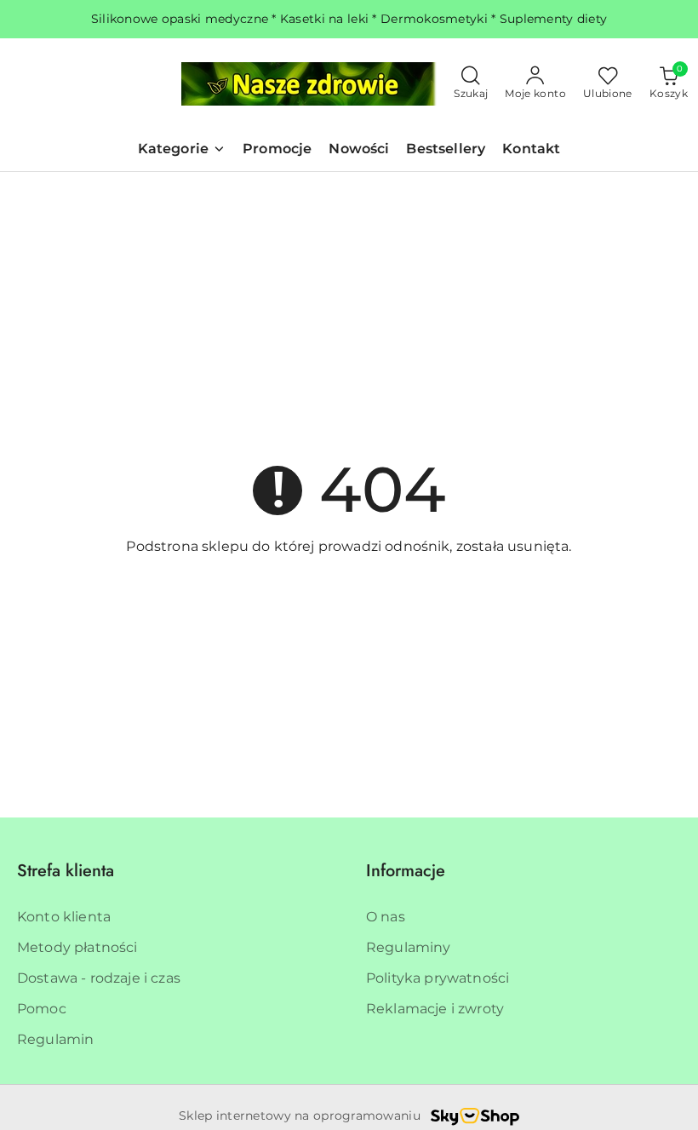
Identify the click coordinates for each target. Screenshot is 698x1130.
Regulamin (55, 1039)
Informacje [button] (405, 870)
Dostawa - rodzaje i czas (98, 978)
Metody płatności (77, 947)
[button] (182, 150)
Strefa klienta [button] (65, 870)
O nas (385, 917)
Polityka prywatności (437, 978)
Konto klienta (64, 917)
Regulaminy (408, 947)
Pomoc (41, 1009)
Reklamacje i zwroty (435, 1009)
